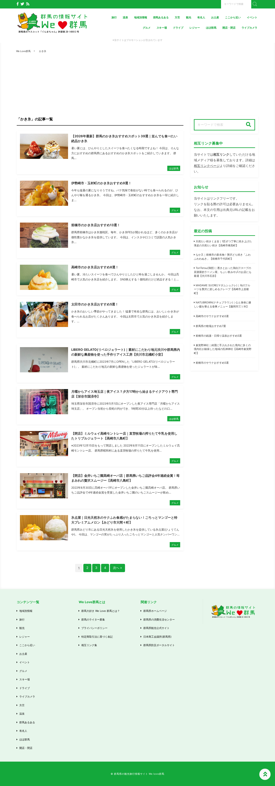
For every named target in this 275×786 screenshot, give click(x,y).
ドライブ (178, 27)
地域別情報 (140, 17)
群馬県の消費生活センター (159, 619)
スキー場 (162, 27)
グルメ (147, 27)
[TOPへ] (265, 774)
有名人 (201, 17)
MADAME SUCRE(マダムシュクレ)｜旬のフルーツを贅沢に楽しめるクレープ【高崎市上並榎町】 (222, 289)
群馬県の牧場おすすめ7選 (211, 326)
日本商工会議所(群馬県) (157, 636)
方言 (177, 17)
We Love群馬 (23, 51)
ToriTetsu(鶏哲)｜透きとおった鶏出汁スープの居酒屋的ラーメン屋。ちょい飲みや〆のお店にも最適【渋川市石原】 (222, 271)
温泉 (125, 17)
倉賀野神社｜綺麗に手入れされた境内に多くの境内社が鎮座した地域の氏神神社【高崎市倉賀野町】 (222, 349)
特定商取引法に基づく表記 (97, 636)
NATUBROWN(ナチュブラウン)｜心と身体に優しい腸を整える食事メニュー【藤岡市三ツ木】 (222, 304)
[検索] (248, 125)
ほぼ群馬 (211, 27)
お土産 (215, 17)
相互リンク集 (89, 645)
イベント (252, 17)
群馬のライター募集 (93, 619)
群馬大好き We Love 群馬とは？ (100, 610)
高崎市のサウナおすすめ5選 (212, 316)
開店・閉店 (229, 27)
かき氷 (42, 51)
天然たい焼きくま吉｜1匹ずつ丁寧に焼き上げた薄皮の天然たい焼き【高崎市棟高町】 (223, 243)
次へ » (117, 568)
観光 (188, 17)
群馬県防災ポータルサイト (159, 645)
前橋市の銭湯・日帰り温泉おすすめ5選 (219, 335)
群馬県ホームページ (155, 610)
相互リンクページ (207, 166)
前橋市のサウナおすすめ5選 (212, 362)
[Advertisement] (137, 85)
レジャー (194, 27)
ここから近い (233, 17)
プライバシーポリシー (94, 628)
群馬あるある (161, 17)
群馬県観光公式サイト (156, 628)
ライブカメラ (249, 27)
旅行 (114, 17)
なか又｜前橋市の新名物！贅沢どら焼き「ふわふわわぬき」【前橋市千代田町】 (222, 256)
